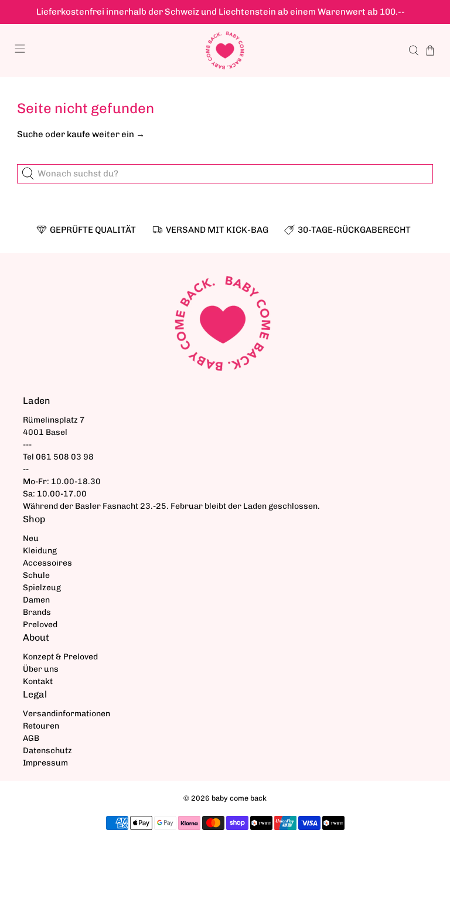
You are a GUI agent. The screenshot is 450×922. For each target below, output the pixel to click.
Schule (36, 575)
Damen (36, 600)
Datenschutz (47, 751)
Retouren (41, 726)
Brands (37, 612)
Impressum (45, 763)
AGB (31, 738)
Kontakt (38, 681)
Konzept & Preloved (60, 657)
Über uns (41, 669)
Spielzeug (42, 588)
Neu (31, 538)
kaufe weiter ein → (106, 134)
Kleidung (40, 551)
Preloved (40, 625)
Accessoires (47, 563)
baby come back (239, 798)
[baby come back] (225, 50)
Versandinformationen (66, 714)
